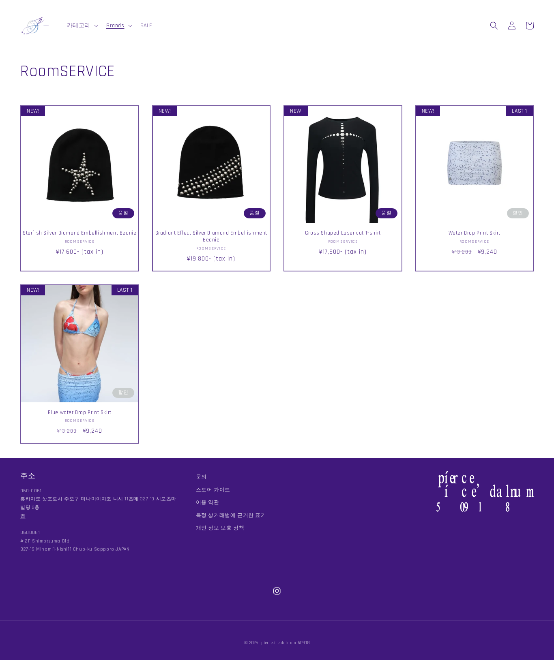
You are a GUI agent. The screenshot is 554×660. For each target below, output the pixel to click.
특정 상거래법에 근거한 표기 (231, 515)
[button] (81, 25)
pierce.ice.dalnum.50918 (285, 643)
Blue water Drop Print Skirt (80, 412)
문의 (201, 477)
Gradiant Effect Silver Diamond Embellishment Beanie (211, 236)
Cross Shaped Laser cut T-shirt (343, 233)
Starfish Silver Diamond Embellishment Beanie (79, 233)
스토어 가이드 (213, 490)
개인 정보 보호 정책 (220, 528)
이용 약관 (207, 502)
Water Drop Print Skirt (474, 233)
